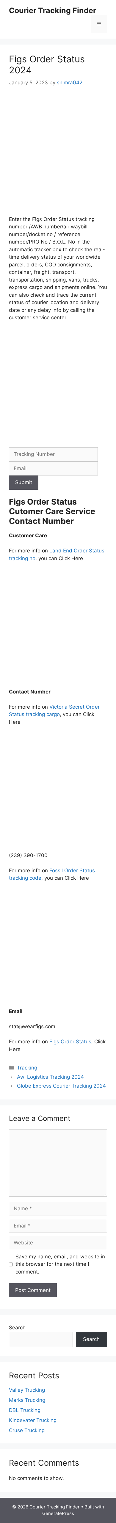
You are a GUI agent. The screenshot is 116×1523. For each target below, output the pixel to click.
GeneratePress (58, 1513)
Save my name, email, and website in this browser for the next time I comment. (60, 1264)
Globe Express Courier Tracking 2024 (61, 1086)
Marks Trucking (27, 1400)
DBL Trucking (24, 1410)
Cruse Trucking (27, 1430)
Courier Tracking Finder (52, 10)
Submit (23, 482)
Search (17, 1328)
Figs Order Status (70, 1042)
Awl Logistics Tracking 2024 (50, 1077)
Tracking (27, 1068)
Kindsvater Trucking (33, 1420)
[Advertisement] (58, 155)
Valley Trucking (27, 1390)
